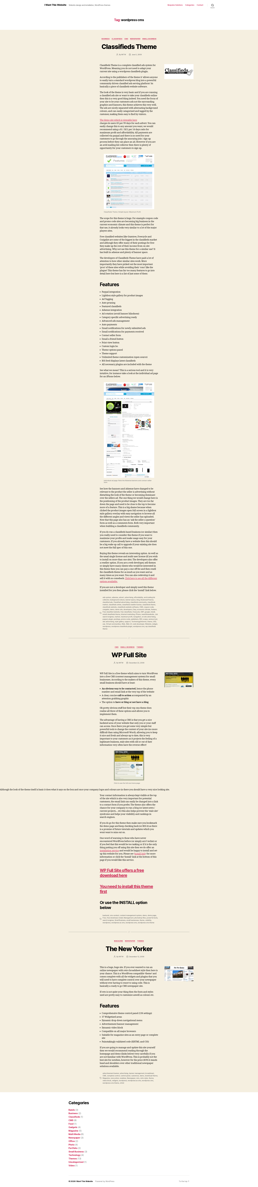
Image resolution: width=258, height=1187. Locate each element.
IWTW (123, 55)
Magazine (118, 941)
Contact (200, 5)
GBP (142, 612)
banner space (131, 600)
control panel (125, 1076)
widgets (115, 1081)
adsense (115, 597)
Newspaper (135, 39)
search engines (108, 920)
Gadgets (73, 1127)
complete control (113, 1076)
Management (128, 918)
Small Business (149, 39)
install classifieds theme (111, 614)
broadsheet (149, 1073)
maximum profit (126, 617)
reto (137, 1078)
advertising (129, 597)
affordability (138, 597)
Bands (72, 1110)
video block (107, 1081)
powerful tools (152, 918)
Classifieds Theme (129, 46)
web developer (138, 624)
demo (112, 609)
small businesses (132, 920)
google (147, 612)
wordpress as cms (118, 923)
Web (123, 624)
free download (112, 918)
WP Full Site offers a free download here (122, 873)
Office (72, 1141)
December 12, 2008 (136, 957)
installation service (109, 850)
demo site (119, 609)
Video (72, 1165)
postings (117, 619)
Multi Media (74, 1134)
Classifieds (117, 39)
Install (153, 612)
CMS (126, 39)
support (128, 622)
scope (145, 619)
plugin (110, 619)
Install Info (140, 853)
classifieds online (115, 605)
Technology (74, 1155)
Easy (134, 609)
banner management (136, 1073)
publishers (134, 619)
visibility (148, 920)
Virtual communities (113, 624)
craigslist (106, 609)
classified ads (108, 602)
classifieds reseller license (131, 605)
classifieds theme (148, 605)
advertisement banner (111, 1073)
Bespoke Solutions (175, 5)
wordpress (107, 626)
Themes (140, 647)
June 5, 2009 (137, 55)
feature (154, 609)
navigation (137, 617)
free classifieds (126, 612)
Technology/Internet (139, 622)
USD (154, 622)
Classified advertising (121, 602)
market (117, 617)
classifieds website (110, 607)
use (104, 624)
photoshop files (140, 918)
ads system (107, 597)
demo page (152, 915)
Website (148, 624)
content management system (131, 915)
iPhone (138, 614)
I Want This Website (55, 5)
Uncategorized (76, 1162)
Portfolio (73, 1148)
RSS (140, 619)
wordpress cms (139, 626)
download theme (151, 1076)
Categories (189, 5)
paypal (105, 619)
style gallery (119, 622)
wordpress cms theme (146, 923)
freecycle (136, 612)
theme (149, 622)
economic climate (143, 609)
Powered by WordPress (104, 1181)
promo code (125, 619)
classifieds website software (128, 607)
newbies (123, 1078)
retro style (144, 1078)
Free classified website (111, 612)
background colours (117, 600)
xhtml (122, 1083)
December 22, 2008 (136, 663)
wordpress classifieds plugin (121, 626)
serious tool (153, 619)
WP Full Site (128, 655)
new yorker (115, 1078)
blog (138, 600)
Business (106, 39)
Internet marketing (128, 614)
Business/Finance (147, 600)
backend (106, 915)
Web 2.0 (129, 624)
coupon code (149, 607)
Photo (71, 1144)
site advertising (108, 622)
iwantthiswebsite (147, 614)
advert (121, 597)
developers (127, 609)
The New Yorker (129, 949)
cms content (114, 915)
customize (135, 1076)
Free (104, 918)
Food (71, 1124)
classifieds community (138, 602)
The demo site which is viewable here (118, 120)
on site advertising (149, 617)
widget (154, 624)
